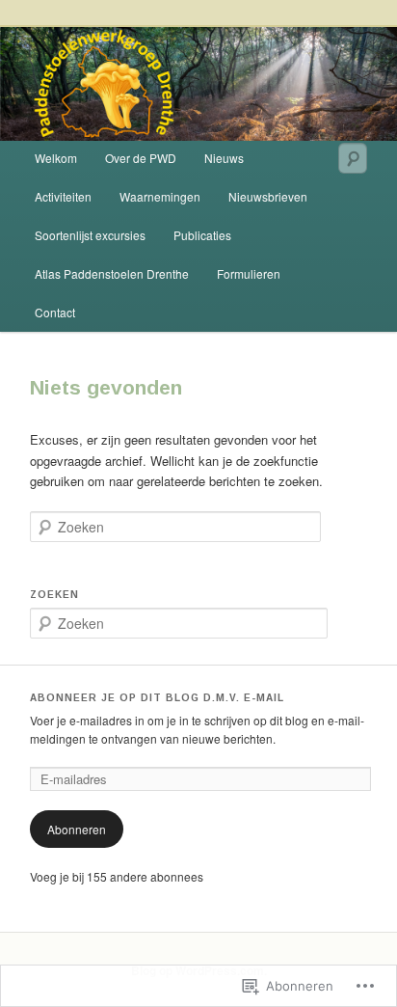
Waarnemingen (159, 196)
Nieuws (224, 158)
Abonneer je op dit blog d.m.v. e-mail (157, 698)
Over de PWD (140, 158)
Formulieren (248, 273)
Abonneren (76, 829)
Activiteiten (63, 196)
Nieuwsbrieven (267, 196)
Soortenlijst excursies (90, 235)
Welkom (56, 158)
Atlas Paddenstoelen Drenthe (112, 273)
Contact (55, 312)
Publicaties (202, 235)
